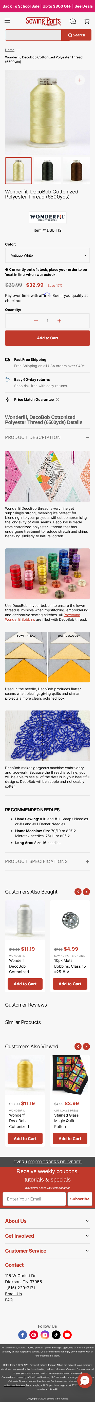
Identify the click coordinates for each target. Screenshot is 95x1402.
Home (9, 50)
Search (79, 35)
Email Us (13, 1293)
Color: (10, 244)
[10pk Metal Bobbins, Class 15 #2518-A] (70, 946)
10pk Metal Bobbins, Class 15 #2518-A (70, 966)
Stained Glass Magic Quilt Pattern (66, 1121)
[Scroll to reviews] (47, 206)
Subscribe (80, 1199)
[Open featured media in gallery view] (80, 80)
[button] (7, 21)
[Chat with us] (72, 21)
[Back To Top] (87, 1394)
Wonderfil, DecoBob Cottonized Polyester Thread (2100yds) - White (25, 972)
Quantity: (13, 309)
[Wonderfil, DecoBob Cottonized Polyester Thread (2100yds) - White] (25, 946)
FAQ (9, 1299)
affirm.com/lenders (65, 1369)
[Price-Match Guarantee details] (57, 399)
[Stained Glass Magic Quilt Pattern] (70, 1101)
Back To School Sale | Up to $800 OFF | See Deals (48, 6)
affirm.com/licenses (14, 1385)
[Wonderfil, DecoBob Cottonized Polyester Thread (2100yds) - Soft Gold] (25, 1101)
